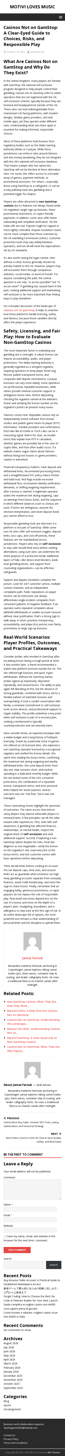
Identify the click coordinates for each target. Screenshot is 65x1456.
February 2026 (12, 1367)
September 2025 (13, 1388)
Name (8, 1204)
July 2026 (9, 1347)
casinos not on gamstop (19, 310)
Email (7, 1215)
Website (8, 1225)
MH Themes (54, 1452)
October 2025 (12, 1383)
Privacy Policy (11, 1439)
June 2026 (9, 1351)
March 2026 (11, 1363)
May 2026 (9, 1355)
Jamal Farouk (37, 51)
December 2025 (13, 1375)
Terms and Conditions (16, 1442)
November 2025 (13, 1379)
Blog (6, 1401)
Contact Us (9, 1435)
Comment (9, 1177)
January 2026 (11, 1371)
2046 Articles (43, 1085)
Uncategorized (12, 1409)
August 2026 (11, 1343)
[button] (60, 17)
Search (8, 1258)
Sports (7, 1405)
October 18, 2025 (16, 51)
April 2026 (9, 1359)
